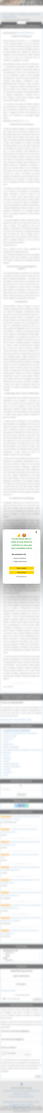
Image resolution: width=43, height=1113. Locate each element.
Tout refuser (21, 572)
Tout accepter (21, 568)
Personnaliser (21, 577)
